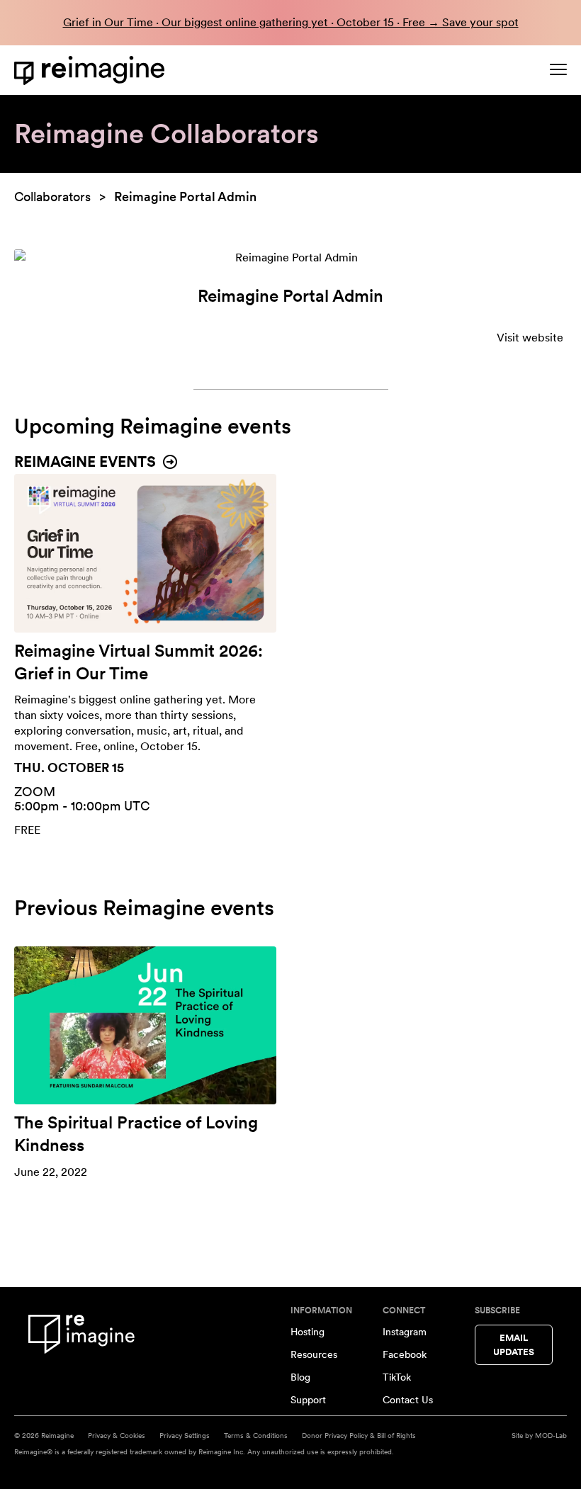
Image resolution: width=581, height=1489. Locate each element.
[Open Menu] (558, 69)
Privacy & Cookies (116, 1435)
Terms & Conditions (256, 1435)
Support (308, 1399)
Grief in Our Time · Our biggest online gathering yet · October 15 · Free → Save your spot (291, 22)
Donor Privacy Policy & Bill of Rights (359, 1435)
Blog (300, 1377)
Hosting (307, 1331)
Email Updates (513, 1344)
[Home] (92, 70)
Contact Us (408, 1399)
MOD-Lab (551, 1435)
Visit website (530, 337)
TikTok (397, 1377)
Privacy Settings (184, 1435)
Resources (313, 1354)
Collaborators (52, 196)
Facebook (405, 1354)
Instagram (405, 1331)
